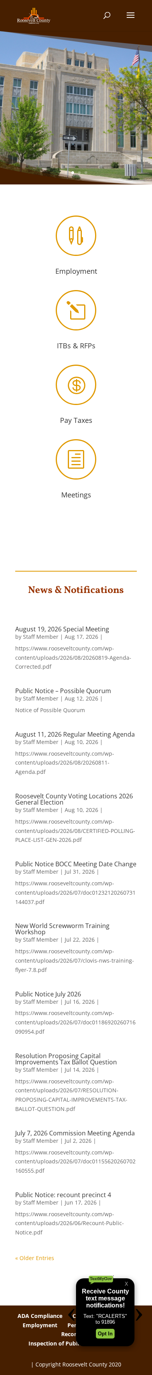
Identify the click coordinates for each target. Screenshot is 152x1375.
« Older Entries (34, 1258)
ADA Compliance (40, 1315)
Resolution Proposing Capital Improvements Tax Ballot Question (66, 1059)
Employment (76, 271)
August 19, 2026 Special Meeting (62, 629)
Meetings (76, 494)
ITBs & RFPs (76, 345)
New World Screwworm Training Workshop (62, 928)
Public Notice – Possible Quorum (63, 691)
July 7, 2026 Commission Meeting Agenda (75, 1133)
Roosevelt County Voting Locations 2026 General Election (74, 799)
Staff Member (40, 636)
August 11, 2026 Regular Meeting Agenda (75, 734)
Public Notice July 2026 (48, 994)
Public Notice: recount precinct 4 (63, 1195)
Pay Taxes (76, 420)
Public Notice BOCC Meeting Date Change (75, 864)
